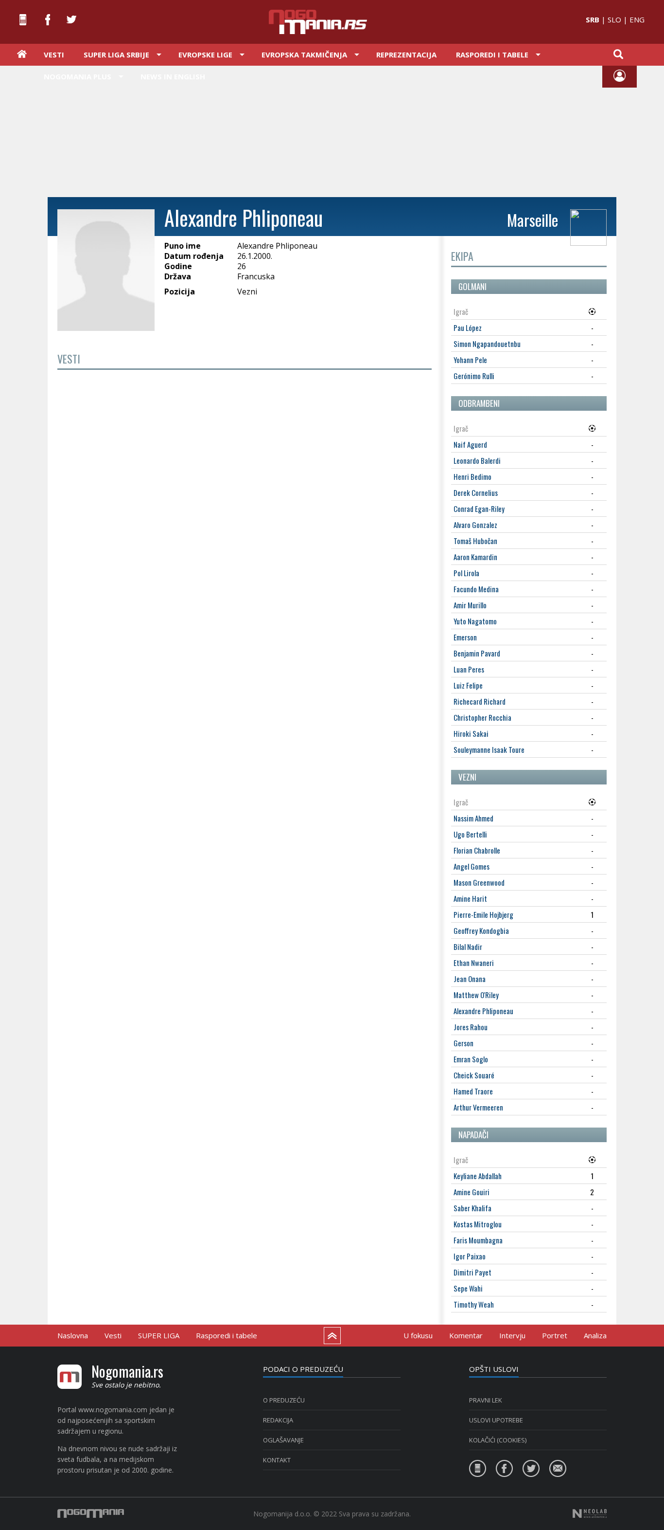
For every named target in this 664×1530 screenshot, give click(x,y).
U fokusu (418, 1335)
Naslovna (72, 1335)
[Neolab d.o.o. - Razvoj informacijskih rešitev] (590, 1513)
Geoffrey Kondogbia (481, 930)
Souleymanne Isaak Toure (489, 749)
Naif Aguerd (470, 444)
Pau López (468, 327)
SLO (614, 19)
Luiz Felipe (468, 685)
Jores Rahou (471, 1026)
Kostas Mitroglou (478, 1224)
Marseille (532, 219)
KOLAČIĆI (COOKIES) (497, 1440)
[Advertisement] (332, 130)
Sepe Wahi (468, 1288)
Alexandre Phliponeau (483, 1010)
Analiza (595, 1335)
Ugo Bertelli (470, 834)
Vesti (54, 54)
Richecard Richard (480, 701)
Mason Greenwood (479, 882)
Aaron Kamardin (475, 556)
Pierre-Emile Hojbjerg (483, 914)
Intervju (512, 1335)
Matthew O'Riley (476, 994)
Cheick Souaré (474, 1075)
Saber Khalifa (472, 1207)
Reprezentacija (406, 54)
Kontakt (277, 1460)
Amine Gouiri (471, 1191)
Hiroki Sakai (471, 733)
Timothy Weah (474, 1304)
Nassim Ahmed (473, 818)
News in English (172, 76)
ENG (637, 19)
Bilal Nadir (468, 946)
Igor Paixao (470, 1256)
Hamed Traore (473, 1091)
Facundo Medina (476, 588)
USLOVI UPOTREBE (496, 1420)
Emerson (465, 637)
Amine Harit (470, 898)
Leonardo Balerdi (477, 460)
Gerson (463, 1043)
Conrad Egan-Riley (479, 508)
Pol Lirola (466, 572)
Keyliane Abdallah (478, 1175)
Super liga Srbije (116, 54)
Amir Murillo (470, 605)
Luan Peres (469, 669)
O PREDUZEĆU (284, 1400)
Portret (554, 1335)
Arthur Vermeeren (478, 1107)
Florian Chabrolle (477, 850)
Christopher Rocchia (482, 717)
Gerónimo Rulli (474, 375)
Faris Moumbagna (478, 1240)
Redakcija (278, 1420)
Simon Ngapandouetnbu (487, 343)
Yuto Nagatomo (475, 621)
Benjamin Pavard (477, 653)
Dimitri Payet (472, 1272)
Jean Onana (470, 978)
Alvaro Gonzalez (475, 524)
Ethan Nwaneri (474, 962)
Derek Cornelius (476, 492)
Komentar (466, 1335)
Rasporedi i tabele (226, 1335)
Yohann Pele (470, 359)
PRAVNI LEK (485, 1400)
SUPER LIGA (158, 1335)
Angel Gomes (471, 866)
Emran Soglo (471, 1059)
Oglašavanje (283, 1440)
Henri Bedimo (472, 476)
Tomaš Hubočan (475, 540)
